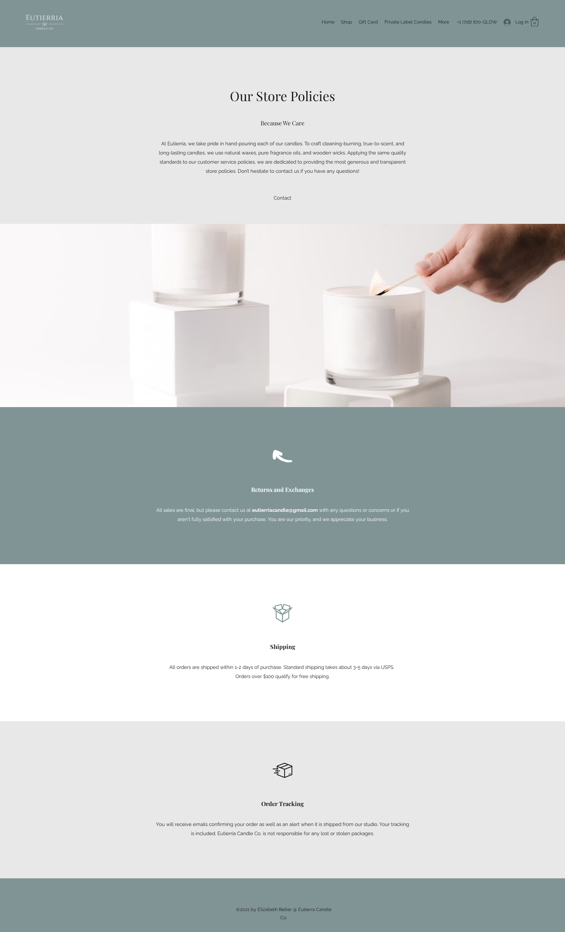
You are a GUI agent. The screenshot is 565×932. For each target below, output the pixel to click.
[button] (535, 22)
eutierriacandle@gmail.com (285, 510)
